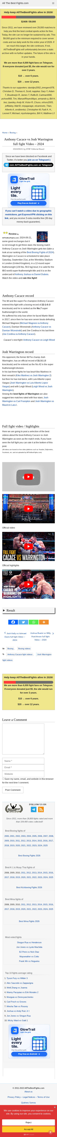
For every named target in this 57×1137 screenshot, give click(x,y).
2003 (23, 836)
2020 (17, 845)
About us (28, 1091)
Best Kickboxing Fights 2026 (29, 887)
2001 (12, 836)
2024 (40, 845)
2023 (34, 845)
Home (4, 133)
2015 (39, 841)
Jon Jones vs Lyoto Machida (29, 947)
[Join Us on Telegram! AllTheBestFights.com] (28, 166)
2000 (6, 836)
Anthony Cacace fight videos (19, 654)
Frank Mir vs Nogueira (29, 961)
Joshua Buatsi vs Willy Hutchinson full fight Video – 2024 (40, 636)
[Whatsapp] (33, 622)
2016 (45, 841)
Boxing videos (24, 648)
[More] (44, 622)
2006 (40, 836)
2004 (29, 836)
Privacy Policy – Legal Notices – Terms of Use (29, 1097)
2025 (45, 845)
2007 (45, 836)
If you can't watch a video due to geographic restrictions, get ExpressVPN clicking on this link (28, 214)
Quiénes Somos (28, 1102)
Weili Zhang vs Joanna (17, 987)
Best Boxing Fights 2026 (29, 855)
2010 (12, 841)
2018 (6, 845)
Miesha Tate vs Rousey (17, 1006)
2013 (28, 841)
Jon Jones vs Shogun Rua (19, 1016)
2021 (23, 845)
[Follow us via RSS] (41, 811)
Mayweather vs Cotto (29, 956)
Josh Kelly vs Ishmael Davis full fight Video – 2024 (15, 636)
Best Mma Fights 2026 (29, 921)
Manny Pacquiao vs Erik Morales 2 (22, 992)
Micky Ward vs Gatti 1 (18, 1020)
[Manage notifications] (50, 1132)
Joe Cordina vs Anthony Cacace (18, 334)
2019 (12, 845)
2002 (17, 836)
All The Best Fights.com (15, 3)
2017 (51, 841)
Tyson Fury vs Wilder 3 (17, 978)
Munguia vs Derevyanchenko (20, 997)
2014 (34, 841)
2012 (23, 841)
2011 (17, 841)
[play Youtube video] (28, 476)
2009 (6, 841)
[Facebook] (13, 622)
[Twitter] (23, 622)
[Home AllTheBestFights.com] (14, 812)
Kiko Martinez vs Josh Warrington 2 (33, 375)
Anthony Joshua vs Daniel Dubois (31, 274)
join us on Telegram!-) (39, 160)
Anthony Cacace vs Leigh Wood (39, 340)
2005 (34, 836)
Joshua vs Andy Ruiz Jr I (18, 1011)
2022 (29, 845)
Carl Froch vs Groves (16, 1002)
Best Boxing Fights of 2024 (40, 252)
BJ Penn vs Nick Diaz (29, 952)
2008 (51, 836)
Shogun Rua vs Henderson (29, 942)
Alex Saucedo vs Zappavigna (20, 983)
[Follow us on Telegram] (34, 811)
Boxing (13, 133)
